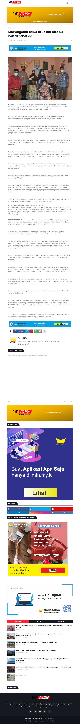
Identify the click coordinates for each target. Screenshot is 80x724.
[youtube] (25, 344)
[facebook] (18, 344)
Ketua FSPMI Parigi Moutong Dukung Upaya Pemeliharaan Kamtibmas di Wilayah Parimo (44, 626)
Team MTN (22, 338)
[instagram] (23, 344)
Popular (18, 621)
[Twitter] (27, 331)
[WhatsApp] (36, 331)
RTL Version (50, 721)
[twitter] (20, 344)
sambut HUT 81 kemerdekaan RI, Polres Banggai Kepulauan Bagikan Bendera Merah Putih (42, 659)
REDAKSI (28, 721)
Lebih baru (12, 402)
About (35, 721)
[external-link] (28, 344)
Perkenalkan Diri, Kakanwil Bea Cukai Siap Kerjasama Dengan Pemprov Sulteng (43, 667)
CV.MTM (52, 718)
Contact (42, 721)
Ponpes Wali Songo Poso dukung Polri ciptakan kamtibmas (36, 642)
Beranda (11, 28)
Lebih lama (67, 402)
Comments (62, 621)
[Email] (40, 331)
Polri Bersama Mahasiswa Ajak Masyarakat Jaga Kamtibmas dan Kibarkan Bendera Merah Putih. (42, 635)
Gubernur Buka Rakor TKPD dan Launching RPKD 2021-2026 (36, 650)
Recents (40, 621)
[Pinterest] (31, 331)
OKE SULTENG (37, 718)
